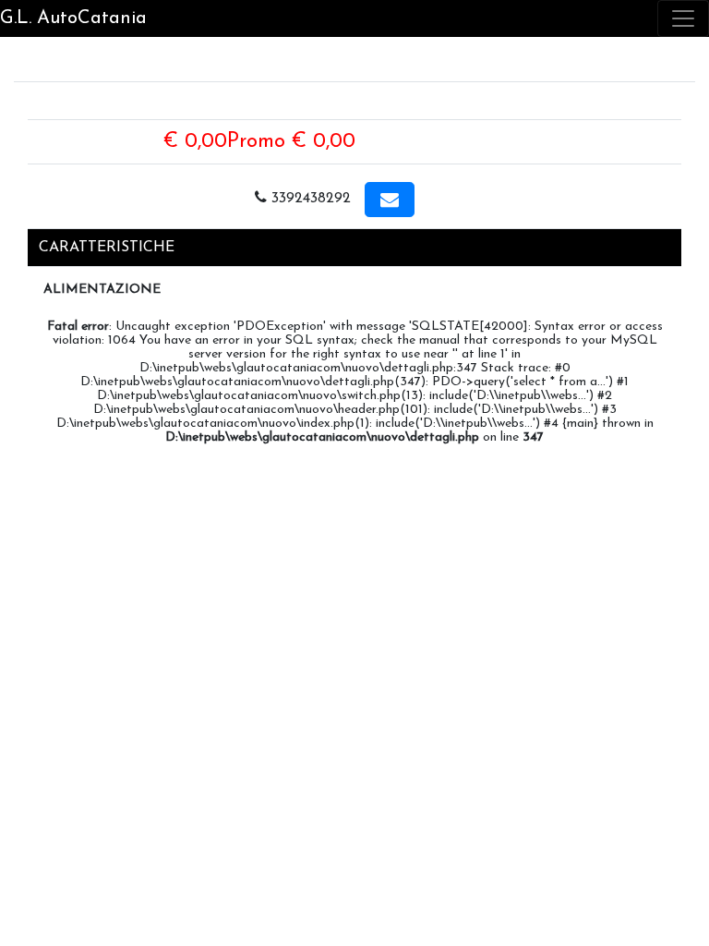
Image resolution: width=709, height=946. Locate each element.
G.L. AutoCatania (73, 18)
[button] (390, 199)
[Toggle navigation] (683, 18)
